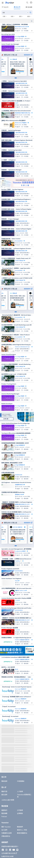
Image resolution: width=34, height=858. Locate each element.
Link (10, 58)
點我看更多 (27, 55)
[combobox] (17, 12)
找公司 (6, 7)
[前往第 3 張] (18, 545)
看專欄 (30, 7)
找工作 (18, 7)
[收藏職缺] (32, 30)
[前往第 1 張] (16, 545)
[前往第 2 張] (17, 545)
